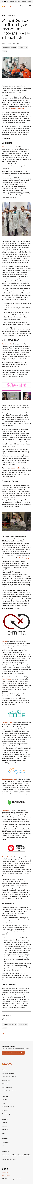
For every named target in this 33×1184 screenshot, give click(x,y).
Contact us (5, 1129)
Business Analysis (7, 1087)
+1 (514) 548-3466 (15, 1)
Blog (3, 1145)
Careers (4, 1133)
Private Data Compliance (9, 1091)
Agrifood (4, 1099)
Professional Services (8, 1106)
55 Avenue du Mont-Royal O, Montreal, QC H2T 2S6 (16, 1155)
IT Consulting (5, 1084)
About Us (4, 1122)
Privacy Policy (6, 1172)
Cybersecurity (6, 1080)
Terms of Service (6, 1175)
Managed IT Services (8, 1073)
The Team (4, 1126)
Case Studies (5, 1142)
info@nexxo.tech (26, 1)
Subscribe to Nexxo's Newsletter (13, 1053)
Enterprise (4, 1110)
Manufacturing (6, 1114)
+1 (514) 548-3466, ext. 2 (9, 1159)
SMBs (3, 1103)
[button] (23, 6)
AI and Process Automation (9, 1076)
